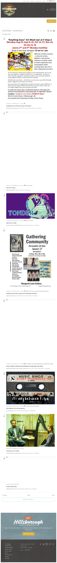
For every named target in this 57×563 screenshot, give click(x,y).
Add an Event (51, 21)
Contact (44, 1)
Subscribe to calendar (28, 499)
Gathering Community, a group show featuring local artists (21, 293)
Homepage (7, 544)
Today (28, 495)
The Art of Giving (10, 187)
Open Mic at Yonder (11, 223)
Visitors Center (26, 1)
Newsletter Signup (28, 534)
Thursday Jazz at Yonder (12, 451)
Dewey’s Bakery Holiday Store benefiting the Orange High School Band (24, 366)
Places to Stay (8, 549)
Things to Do (8, 545)
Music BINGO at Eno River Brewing (15, 408)
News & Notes (38, 1)
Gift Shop (32, 1)
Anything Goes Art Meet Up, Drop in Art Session (18, 106)
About (6, 553)
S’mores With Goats (11, 486)
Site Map (7, 558)
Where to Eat (8, 551)
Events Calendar (9, 547)
